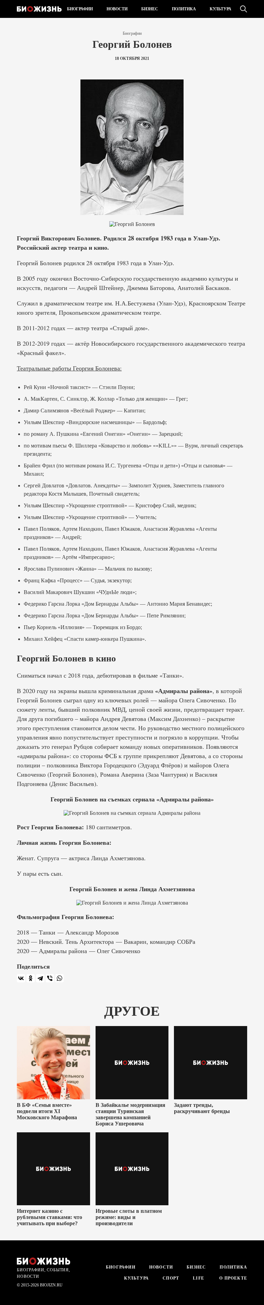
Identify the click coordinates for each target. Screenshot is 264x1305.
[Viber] (50, 978)
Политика (184, 9)
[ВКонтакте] (21, 978)
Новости (117, 9)
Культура (220, 9)
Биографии (80, 9)
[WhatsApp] (59, 978)
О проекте (232, 1278)
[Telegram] (40, 978)
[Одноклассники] (30, 978)
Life (198, 1278)
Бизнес (149, 9)
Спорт (171, 1278)
